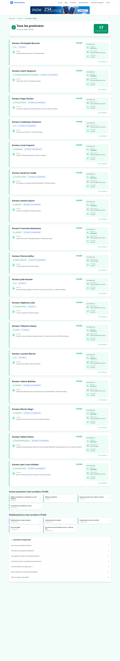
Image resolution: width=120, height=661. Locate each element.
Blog (66, 3)
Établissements (83, 3)
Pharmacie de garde (97, 3)
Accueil (60, 3)
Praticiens (73, 3)
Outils (108, 3)
